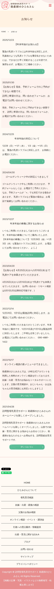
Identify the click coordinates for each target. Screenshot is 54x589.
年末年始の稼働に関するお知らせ (27, 223)
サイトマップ (27, 556)
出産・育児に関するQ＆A (27, 534)
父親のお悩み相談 (27, 512)
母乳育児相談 (27, 497)
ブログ (27, 541)
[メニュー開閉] (50, 5)
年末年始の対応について (27, 138)
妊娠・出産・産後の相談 (27, 505)
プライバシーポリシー (27, 564)
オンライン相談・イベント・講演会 (27, 519)
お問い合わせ (27, 549)
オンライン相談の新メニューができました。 (27, 364)
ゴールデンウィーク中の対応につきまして (27, 176)
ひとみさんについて (27, 490)
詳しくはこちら (27, 71)
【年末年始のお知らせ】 (27, 44)
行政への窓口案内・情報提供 (27, 527)
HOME (3, 32)
